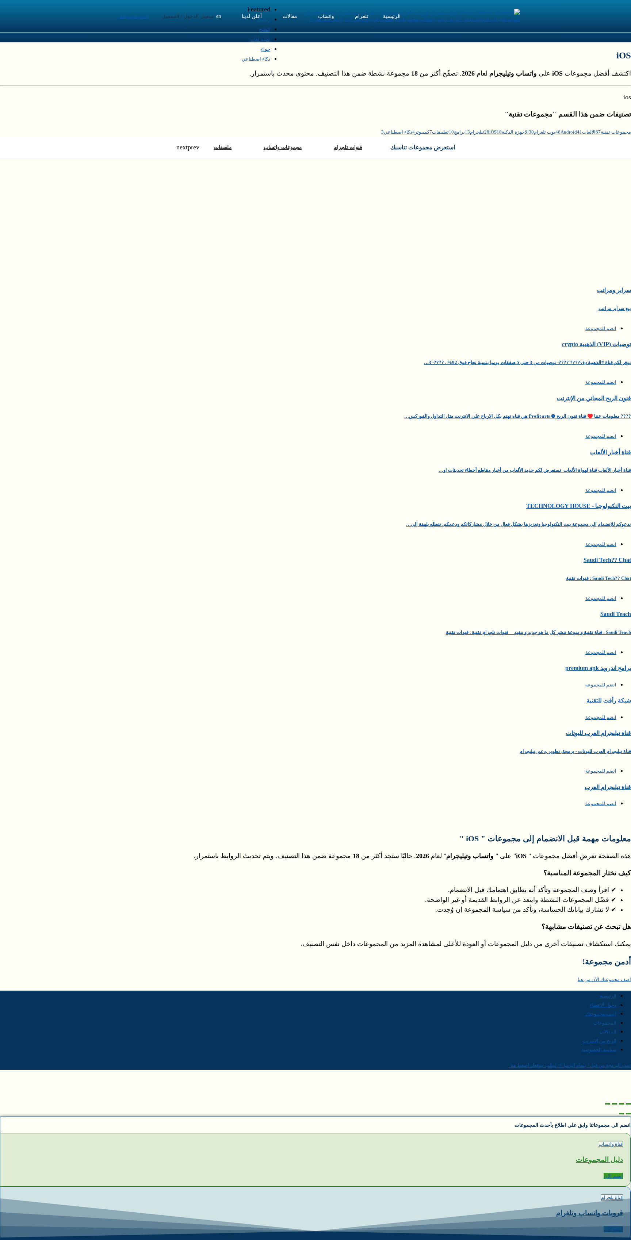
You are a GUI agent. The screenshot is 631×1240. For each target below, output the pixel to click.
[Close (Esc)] (628, 1104)
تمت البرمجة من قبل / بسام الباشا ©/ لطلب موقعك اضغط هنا (570, 1065)
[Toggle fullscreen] (614, 1104)
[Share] (621, 1104)
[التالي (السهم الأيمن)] (621, 1113)
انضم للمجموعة (600, 328)
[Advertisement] (315, 213)
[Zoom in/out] (607, 1104)
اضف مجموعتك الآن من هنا (604, 979)
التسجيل (170, 16)
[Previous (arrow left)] (628, 1113)
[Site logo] (405, 19)
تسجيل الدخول (199, 16)
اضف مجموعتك (133, 16)
